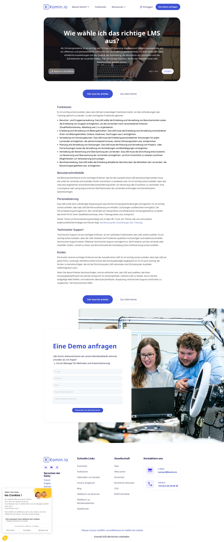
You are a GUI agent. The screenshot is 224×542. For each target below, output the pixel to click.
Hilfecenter (119, 471)
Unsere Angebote (86, 483)
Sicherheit (119, 477)
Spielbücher (83, 508)
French (47, 480)
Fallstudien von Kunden (88, 477)
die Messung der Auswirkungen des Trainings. (121, 222)
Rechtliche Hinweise (124, 483)
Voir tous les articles (97, 93)
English (47, 483)
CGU (116, 488)
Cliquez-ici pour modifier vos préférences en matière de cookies (112, 530)
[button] (80, 7)
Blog (79, 488)
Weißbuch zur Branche (88, 494)
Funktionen (100, 7)
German (47, 486)
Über (116, 466)
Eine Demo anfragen (167, 7)
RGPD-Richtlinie (122, 494)
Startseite (82, 466)
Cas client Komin (128, 93)
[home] (58, 7)
